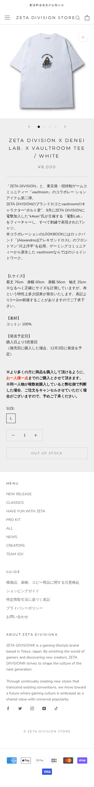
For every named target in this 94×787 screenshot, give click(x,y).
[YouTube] (44, 708)
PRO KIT (13, 519)
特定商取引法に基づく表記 (28, 599)
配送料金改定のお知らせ (47, 5)
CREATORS (15, 545)
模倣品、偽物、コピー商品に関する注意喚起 (42, 582)
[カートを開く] (87, 17)
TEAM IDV (15, 554)
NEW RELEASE (19, 494)
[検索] (77, 17)
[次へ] (65, 126)
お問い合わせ (17, 616)
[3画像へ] (50, 127)
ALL (9, 528)
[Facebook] (8, 708)
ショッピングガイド (22, 591)
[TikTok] (56, 708)
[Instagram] (32, 708)
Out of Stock (47, 453)
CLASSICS (15, 502)
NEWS (11, 536)
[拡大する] (82, 37)
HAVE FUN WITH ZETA (25, 511)
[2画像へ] (44, 127)
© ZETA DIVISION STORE (47, 731)
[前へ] (29, 126)
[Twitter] (20, 708)
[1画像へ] (39, 127)
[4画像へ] (55, 127)
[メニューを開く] (7, 18)
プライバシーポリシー (24, 608)
